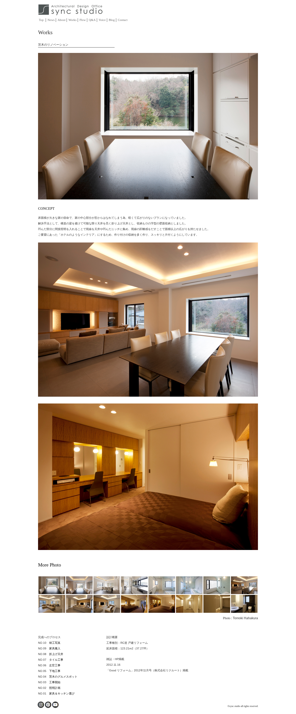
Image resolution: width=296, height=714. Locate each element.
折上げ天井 (56, 654)
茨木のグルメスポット (63, 676)
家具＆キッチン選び (62, 693)
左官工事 (54, 665)
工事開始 (54, 682)
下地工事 (54, 671)
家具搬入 (54, 648)
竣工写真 (54, 642)
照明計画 (54, 687)
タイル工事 (56, 659)
